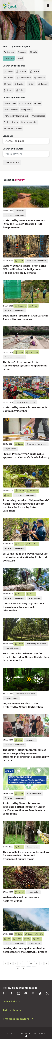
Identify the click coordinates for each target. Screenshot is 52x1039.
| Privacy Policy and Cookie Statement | (26, 1033)
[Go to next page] (34, 968)
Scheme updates (29, 122)
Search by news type (14, 97)
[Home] (11, 5)
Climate (33, 52)
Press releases (38, 116)
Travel (20, 58)
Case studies (10, 103)
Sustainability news (13, 128)
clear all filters (12, 162)
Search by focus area (14, 66)
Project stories (11, 122)
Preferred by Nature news (16, 116)
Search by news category (16, 46)
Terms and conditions (11, 1033)
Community (25, 103)
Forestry (8, 58)
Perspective (26, 109)
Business (22, 52)
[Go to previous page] (10, 963)
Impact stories (11, 109)
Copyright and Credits (40, 1033)
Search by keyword (13, 149)
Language (8, 136)
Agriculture (9, 52)
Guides (37, 103)
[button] (26, 1001)
